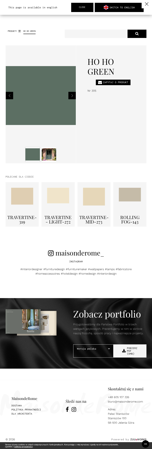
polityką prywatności (23, 446)
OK (145, 444)
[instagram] (74, 410)
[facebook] (67, 410)
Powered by (128, 439)
